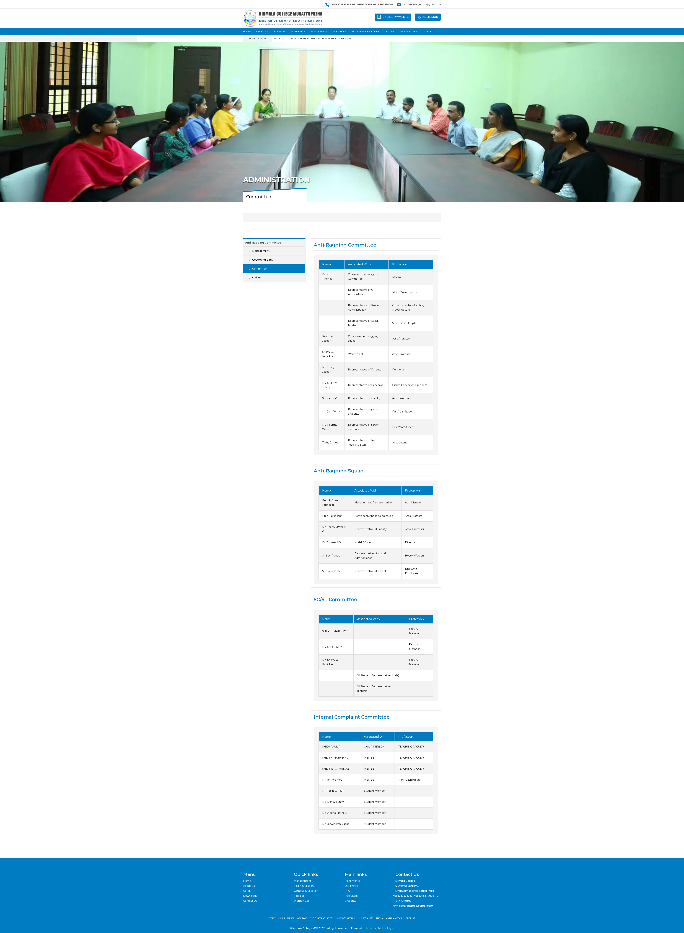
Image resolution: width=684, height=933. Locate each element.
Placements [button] (319, 31)
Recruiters (351, 895)
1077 (371, 918)
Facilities (339, 31)
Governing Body (262, 259)
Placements (352, 880)
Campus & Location (306, 890)
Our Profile (351, 885)
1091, (288, 918)
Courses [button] (280, 31)
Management (261, 250)
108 (400, 918)
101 (382, 918)
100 (413, 918)
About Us (249, 885)
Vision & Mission (304, 885)
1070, (365, 918)
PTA (347, 890)
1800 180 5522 (327, 918)
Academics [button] (298, 31)
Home (247, 31)
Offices (256, 277)
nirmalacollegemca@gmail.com (413, 906)
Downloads (409, 31)
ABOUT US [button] (262, 31)
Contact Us (431, 31)
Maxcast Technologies (380, 928)
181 (292, 918)
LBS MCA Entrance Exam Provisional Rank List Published (276, 38)
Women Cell (301, 900)
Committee (259, 268)
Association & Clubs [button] (365, 31)
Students (350, 900)
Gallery (390, 31)
